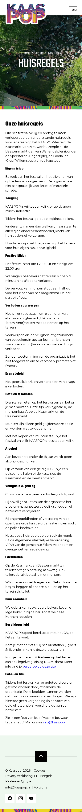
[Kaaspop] (26, 13)
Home (25, 53)
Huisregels (44, 776)
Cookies (39, 770)
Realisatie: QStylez (19, 781)
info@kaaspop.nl (55, 722)
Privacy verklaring (19, 776)
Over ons (38, 53)
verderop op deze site (39, 666)
